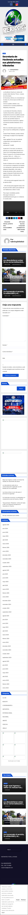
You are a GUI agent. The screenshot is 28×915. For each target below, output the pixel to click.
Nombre (5, 345)
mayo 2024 (5, 627)
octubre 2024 (6, 608)
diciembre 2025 (7, 555)
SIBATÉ (5, 720)
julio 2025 (5, 574)
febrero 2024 (6, 638)
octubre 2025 (6, 562)
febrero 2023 (6, 684)
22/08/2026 (7, 822)
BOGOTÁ (5, 701)
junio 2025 (5, 577)
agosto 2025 (6, 570)
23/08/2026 (7, 789)
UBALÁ (5, 728)
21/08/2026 (7, 838)
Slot (2, 874)
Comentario (6, 315)
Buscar (4, 383)
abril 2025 (5, 585)
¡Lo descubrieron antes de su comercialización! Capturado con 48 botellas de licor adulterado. (12, 487)
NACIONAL (6, 716)
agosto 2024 (6, 615)
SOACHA (5, 724)
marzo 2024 (6, 634)
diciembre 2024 (7, 600)
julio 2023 (5, 665)
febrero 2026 (6, 547)
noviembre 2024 (7, 604)
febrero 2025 (6, 593)
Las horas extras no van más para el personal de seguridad (13, 278)
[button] (23, 44)
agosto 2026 (6, 524)
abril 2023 (5, 676)
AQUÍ (3, 912)
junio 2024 (5, 623)
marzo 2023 (6, 680)
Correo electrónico (8, 351)
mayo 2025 (5, 581)
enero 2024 (6, 642)
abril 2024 (5, 631)
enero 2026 (6, 551)
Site (4, 874)
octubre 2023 (6, 653)
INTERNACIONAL (7, 713)
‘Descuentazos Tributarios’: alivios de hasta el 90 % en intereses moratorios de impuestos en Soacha (14, 504)
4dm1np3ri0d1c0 (14, 69)
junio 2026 (5, 532)
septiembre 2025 (7, 566)
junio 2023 (5, 669)
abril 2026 (5, 540)
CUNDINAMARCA (7, 705)
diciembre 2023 (7, 646)
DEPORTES (6, 709)
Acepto (18, 899)
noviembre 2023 (7, 650)
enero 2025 (6, 596)
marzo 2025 (6, 589)
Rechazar (23, 899)
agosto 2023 (6, 661)
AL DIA (4, 53)
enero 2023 (6, 687)
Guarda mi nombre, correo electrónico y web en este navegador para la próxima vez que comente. (14, 369)
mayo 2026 (5, 536)
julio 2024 (5, 619)
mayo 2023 (5, 672)
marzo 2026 (6, 543)
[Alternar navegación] (13, 44)
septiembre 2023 (7, 657)
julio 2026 (5, 528)
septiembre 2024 (7, 612)
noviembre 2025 (7, 558)
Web (4, 358)
